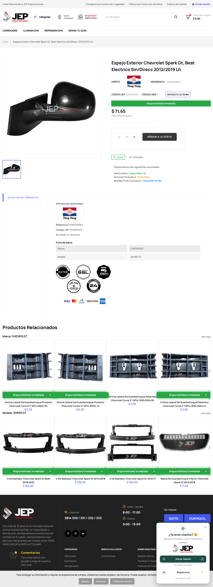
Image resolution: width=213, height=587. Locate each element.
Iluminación (71, 561)
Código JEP (118, 94)
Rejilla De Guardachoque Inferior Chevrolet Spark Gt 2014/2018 (185, 480)
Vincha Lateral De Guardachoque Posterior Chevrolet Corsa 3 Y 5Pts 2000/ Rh (28, 404)
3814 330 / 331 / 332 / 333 (83, 518)
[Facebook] (68, 533)
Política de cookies (122, 581)
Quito (66, 16)
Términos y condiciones (150, 561)
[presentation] (4, 370)
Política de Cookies (177, 4)
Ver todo (206, 336)
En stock (118, 157)
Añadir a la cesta (159, 136)
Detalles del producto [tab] (23, 197)
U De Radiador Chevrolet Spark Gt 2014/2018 (80, 478)
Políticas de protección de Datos (155, 566)
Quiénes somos (146, 556)
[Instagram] (75, 533)
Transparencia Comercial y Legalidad (105, 4)
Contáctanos (108, 556)
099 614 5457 (91, 18)
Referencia (158, 81)
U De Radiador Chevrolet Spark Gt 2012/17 (132, 478)
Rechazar (101, 581)
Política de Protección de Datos (145, 4)
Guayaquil (68, 18)
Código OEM (149, 94)
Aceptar (85, 581)
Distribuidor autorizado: (70, 203)
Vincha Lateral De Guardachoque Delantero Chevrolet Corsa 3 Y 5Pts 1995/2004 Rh (132, 398)
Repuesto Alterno (178, 94)
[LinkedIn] (83, 533)
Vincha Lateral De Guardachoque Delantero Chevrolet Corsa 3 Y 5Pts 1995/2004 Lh (184, 404)
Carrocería (70, 556)
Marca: (115, 81)
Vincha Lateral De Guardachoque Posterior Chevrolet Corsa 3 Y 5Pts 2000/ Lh (80, 404)
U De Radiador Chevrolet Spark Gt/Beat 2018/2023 (28, 480)
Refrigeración (72, 566)
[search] (176, 17)
